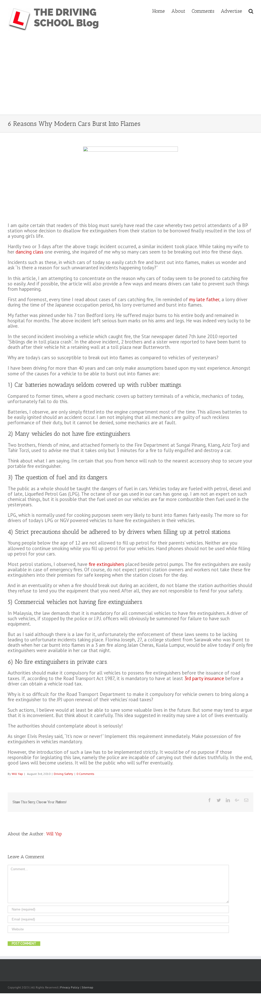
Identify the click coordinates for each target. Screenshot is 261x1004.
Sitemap (87, 987)
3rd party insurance (204, 678)
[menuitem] (161, 10)
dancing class (29, 252)
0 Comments (85, 774)
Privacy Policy (69, 987)
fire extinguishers (106, 564)
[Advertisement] (130, 76)
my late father (204, 299)
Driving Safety (63, 774)
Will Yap (17, 774)
